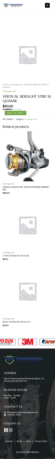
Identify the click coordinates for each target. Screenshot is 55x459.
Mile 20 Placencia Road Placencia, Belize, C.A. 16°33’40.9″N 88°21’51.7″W (24, 380)
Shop (28, 441)
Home (5, 84)
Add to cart (15, 113)
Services (9, 441)
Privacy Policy (41, 441)
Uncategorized (16, 84)
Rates (19, 441)
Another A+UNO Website (27, 452)
